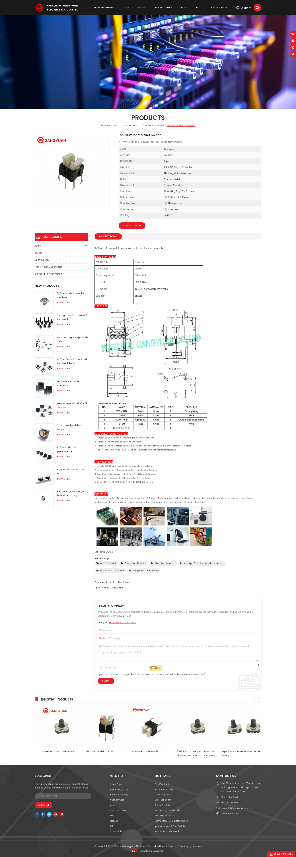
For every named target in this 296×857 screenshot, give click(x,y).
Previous (254, 698)
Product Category (134, 7)
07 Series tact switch (153, 125)
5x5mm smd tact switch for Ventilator (71, 295)
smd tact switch (163, 784)
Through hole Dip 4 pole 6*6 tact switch (72, 317)
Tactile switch (131, 125)
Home (106, 125)
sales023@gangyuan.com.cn (236, 808)
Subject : (117, 622)
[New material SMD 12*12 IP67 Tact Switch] (44, 411)
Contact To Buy (117, 810)
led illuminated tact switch (122, 622)
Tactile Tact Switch (164, 805)
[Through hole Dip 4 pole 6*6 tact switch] (44, 323)
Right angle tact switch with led (71, 471)
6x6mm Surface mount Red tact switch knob (72, 361)
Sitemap (113, 821)
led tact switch (108, 563)
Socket (38, 253)
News (184, 7)
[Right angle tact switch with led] (44, 477)
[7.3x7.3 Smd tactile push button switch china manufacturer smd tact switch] (187, 727)
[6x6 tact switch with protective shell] (44, 455)
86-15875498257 (230, 813)
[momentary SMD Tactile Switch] (51, 727)
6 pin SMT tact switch (112, 588)
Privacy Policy (116, 831)
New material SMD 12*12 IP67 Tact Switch (72, 405)
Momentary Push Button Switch (171, 821)
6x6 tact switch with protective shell (67, 449)
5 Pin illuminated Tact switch (91, 751)
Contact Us (130, 225)
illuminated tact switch (112, 570)
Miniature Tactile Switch (167, 831)
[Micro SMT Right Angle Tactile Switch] (44, 345)
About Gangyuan (104, 7)
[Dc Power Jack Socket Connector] (44, 389)
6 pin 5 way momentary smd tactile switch (230, 753)
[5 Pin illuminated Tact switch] (97, 727)
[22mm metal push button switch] (44, 433)
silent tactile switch (165, 563)
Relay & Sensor (42, 260)
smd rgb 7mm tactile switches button (203, 563)
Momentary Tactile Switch (168, 810)
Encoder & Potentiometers (48, 274)
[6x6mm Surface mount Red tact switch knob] (44, 367)
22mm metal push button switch (70, 427)
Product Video (116, 800)
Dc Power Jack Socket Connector (68, 383)
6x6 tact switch (163, 800)
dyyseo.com (195, 846)
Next (259, 698)
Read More (63, 302)
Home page (115, 784)
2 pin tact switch (163, 795)
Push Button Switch (165, 789)
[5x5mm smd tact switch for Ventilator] (44, 301)
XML (111, 826)
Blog (111, 815)
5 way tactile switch (135, 563)
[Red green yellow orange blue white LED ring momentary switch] (44, 499)
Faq (198, 7)
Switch (116, 125)
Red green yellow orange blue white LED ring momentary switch (70, 494)
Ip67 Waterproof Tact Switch (170, 826)
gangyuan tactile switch (146, 570)
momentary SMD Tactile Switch (46, 751)
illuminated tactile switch (134, 751)
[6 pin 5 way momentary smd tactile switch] (233, 727)
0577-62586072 (229, 797)
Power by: (190, 846)
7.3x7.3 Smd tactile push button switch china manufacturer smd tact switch (186, 753)
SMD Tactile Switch (164, 815)
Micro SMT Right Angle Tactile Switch (72, 339)
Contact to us (218, 7)
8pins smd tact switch (118, 582)
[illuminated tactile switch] (142, 727)
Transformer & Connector (48, 267)
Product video (163, 7)
